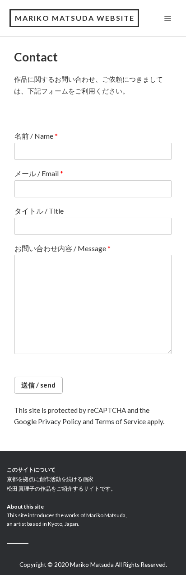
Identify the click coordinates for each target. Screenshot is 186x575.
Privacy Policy (59, 421)
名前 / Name (36, 135)
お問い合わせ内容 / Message (62, 248)
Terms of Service (120, 421)
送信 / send (38, 385)
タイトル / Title (39, 210)
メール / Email (38, 173)
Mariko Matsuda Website (75, 18)
